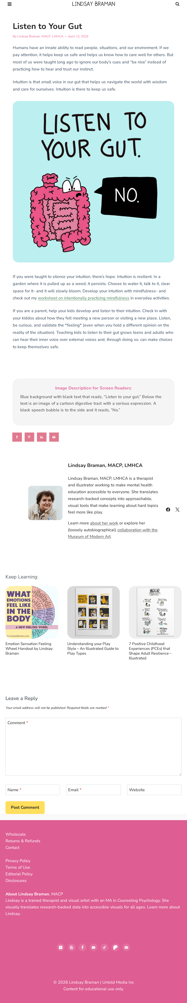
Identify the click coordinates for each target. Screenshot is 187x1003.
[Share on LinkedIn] (42, 437)
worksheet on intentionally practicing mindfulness (83, 298)
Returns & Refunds (22, 841)
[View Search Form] (177, 4)
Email (74, 790)
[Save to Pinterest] (29, 437)
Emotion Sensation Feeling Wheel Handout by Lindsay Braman (29, 648)
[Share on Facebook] (17, 437)
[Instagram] (61, 947)
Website (137, 790)
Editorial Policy (19, 874)
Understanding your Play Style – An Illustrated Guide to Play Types (93, 648)
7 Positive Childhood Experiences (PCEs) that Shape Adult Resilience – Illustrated (150, 651)
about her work (104, 523)
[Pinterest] (71, 947)
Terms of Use (17, 867)
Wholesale (15, 834)
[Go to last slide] (13, 626)
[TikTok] (104, 947)
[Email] (126, 947)
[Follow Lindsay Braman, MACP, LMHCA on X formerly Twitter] (177, 509)
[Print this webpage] (54, 437)
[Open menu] (9, 4)
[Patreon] (115, 947)
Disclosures (16, 880)
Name (14, 790)
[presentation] (31, 612)
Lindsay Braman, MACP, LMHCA (40, 36)
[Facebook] (82, 947)
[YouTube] (93, 947)
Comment (18, 723)
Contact (12, 847)
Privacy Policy (17, 860)
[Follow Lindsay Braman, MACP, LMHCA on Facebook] (168, 509)
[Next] (174, 626)
